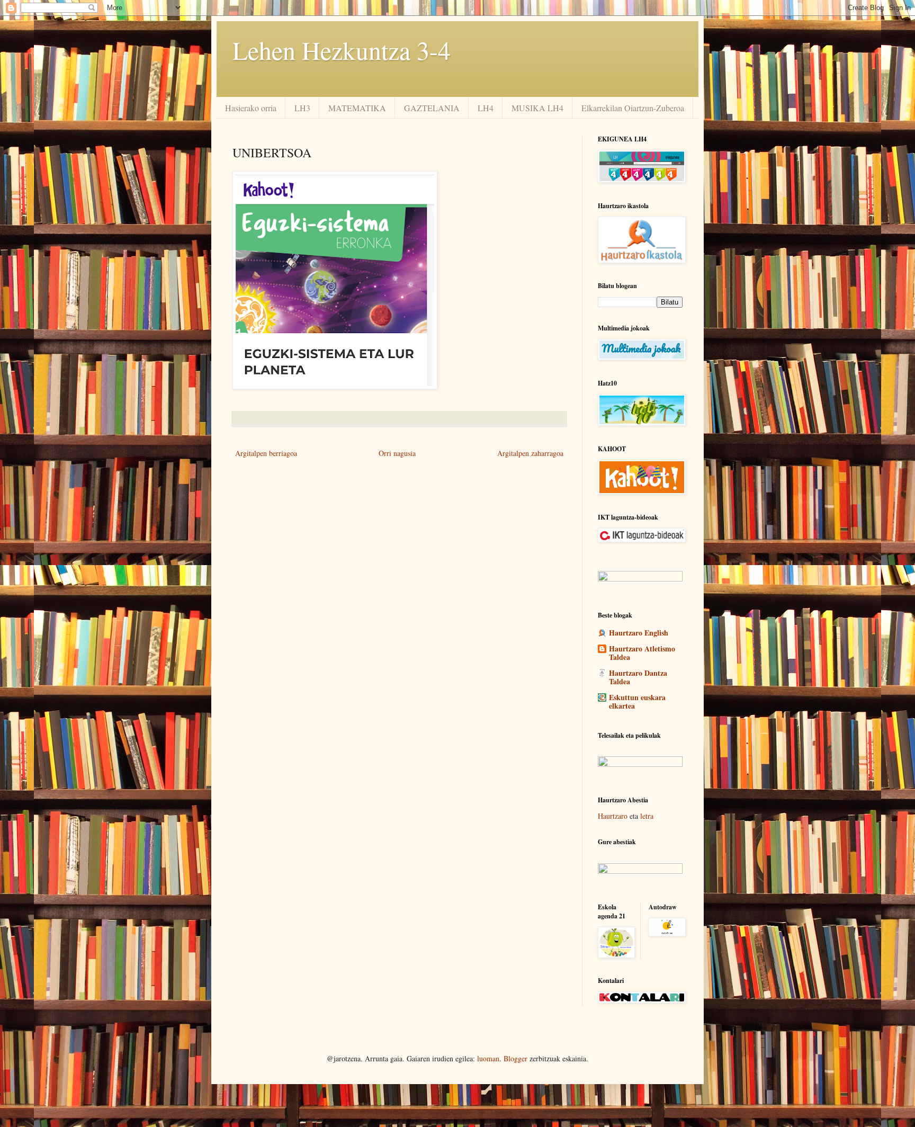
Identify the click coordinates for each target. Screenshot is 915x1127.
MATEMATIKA (357, 107)
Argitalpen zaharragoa (530, 453)
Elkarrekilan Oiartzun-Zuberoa (632, 107)
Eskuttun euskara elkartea (637, 701)
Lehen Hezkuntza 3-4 (341, 50)
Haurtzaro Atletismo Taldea (642, 653)
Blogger (515, 1058)
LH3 (302, 107)
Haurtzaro (612, 816)
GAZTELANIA (432, 107)
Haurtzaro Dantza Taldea (638, 677)
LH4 (486, 107)
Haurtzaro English (638, 632)
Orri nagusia (397, 453)
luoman (488, 1058)
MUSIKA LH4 (537, 107)
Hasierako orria (250, 107)
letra (646, 816)
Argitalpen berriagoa (266, 453)
